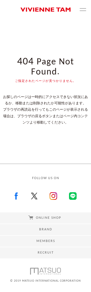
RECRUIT (46, 253)
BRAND (45, 229)
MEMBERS (45, 241)
